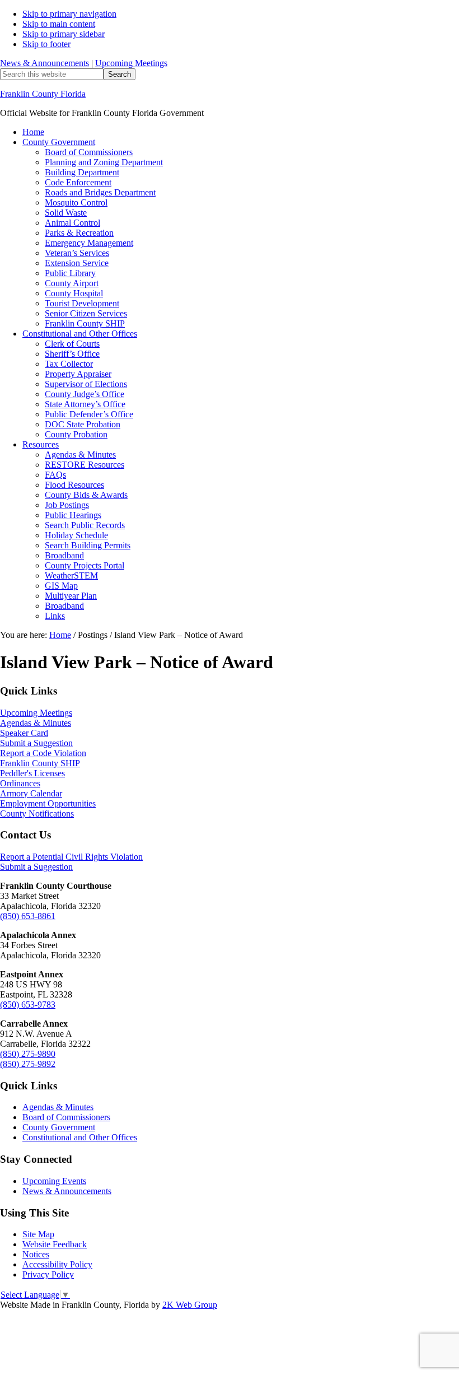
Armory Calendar (31, 793)
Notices (35, 1254)
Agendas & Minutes (35, 723)
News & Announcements (44, 63)
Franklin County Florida (43, 94)
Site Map (38, 1234)
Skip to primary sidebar (63, 34)
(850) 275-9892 (27, 1064)
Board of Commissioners (66, 1117)
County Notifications (37, 813)
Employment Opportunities (48, 803)
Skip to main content (58, 24)
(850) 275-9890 (27, 1054)
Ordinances (20, 783)
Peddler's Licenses (32, 773)
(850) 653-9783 (27, 1004)
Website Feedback (54, 1244)
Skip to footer (46, 44)
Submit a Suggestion (36, 743)
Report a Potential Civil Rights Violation (71, 856)
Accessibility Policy (57, 1264)
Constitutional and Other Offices (79, 1137)
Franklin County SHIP (40, 763)
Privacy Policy (48, 1274)
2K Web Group (189, 1304)
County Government (58, 1127)
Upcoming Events (54, 1181)
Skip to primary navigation (69, 13)
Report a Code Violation (43, 753)
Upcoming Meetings (131, 63)
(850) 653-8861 (27, 916)
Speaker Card (24, 733)
